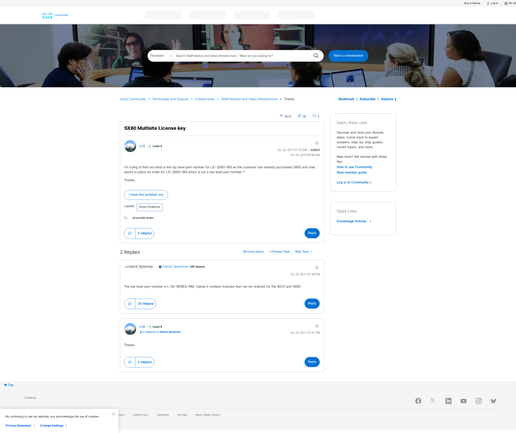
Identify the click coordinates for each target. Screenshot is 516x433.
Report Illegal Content (207, 415)
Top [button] (11, 385)
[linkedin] (448, 401)
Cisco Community (133, 99)
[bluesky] (493, 400)
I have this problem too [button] (146, 194)
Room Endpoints (149, 207)
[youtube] (464, 401)
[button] (129, 233)
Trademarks (162, 415)
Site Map (182, 415)
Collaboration (205, 99)
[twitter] (433, 401)
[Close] (113, 414)
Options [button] (387, 99)
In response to (162, 332)
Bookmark (346, 99)
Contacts (30, 398)
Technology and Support (170, 99)
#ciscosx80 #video (143, 218)
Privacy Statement (18, 425)
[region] (59, 421)
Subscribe (368, 99)
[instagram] (479, 401)
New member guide (352, 172)
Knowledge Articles (352, 221)
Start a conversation (348, 55)
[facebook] (418, 401)
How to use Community (354, 167)
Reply (312, 233)
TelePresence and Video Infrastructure (249, 99)
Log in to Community (353, 182)
